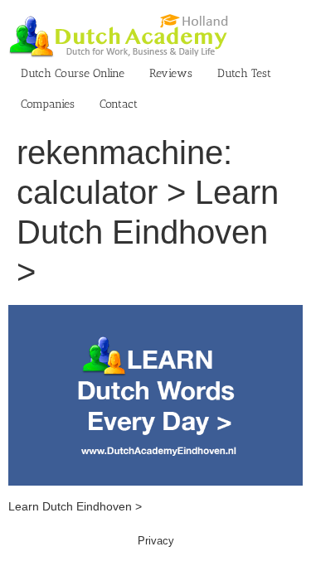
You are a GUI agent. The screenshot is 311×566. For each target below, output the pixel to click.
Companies (48, 104)
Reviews (170, 73)
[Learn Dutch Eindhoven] (155, 313)
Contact (119, 104)
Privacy (156, 541)
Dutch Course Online (72, 73)
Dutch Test (244, 73)
